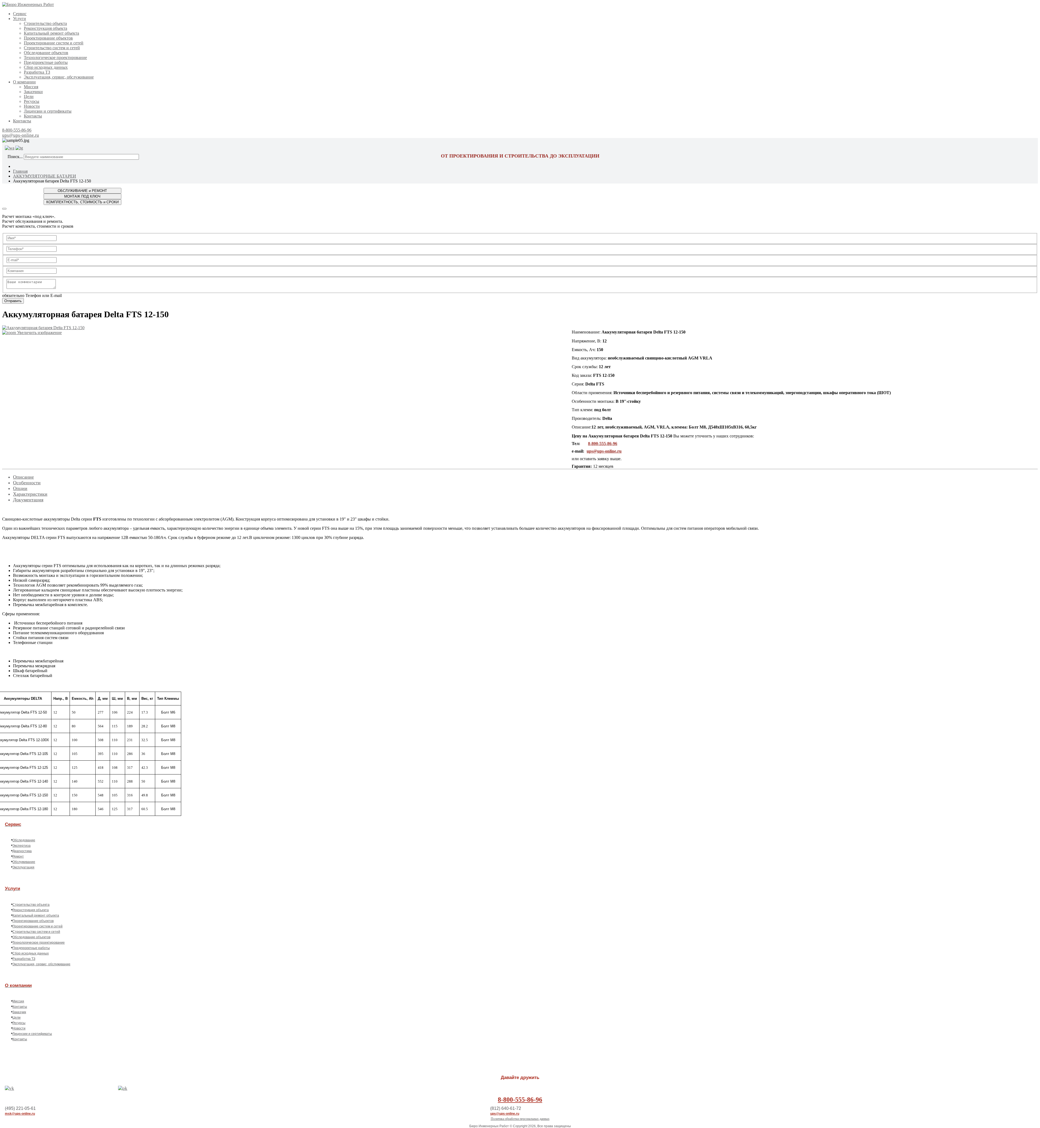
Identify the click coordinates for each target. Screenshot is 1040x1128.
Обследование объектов (46, 52)
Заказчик (19, 1012)
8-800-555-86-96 (16, 130)
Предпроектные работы (46, 62)
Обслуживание (23, 862)
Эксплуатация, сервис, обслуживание (59, 77)
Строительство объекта (45, 23)
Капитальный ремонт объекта (51, 33)
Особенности (27, 482)
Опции (20, 488)
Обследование (23, 840)
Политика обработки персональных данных (520, 1119)
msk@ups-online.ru (20, 1114)
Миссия (31, 86)
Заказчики (33, 91)
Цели (29, 96)
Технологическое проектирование (55, 57)
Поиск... (15, 156)
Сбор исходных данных (46, 67)
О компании (24, 82)
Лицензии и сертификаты (48, 111)
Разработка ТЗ (37, 72)
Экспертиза (21, 846)
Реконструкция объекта (45, 28)
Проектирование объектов (48, 38)
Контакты (33, 116)
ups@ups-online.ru (20, 135)
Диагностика (22, 851)
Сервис (20, 13)
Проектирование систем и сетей (53, 43)
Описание (23, 477)
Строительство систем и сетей (52, 47)
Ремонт (18, 856)
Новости (32, 106)
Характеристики (30, 494)
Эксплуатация (23, 867)
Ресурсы (31, 101)
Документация (28, 499)
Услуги (19, 18)
